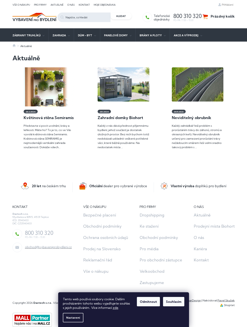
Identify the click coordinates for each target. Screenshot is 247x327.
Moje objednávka (105, 4)
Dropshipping (152, 215)
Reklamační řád (97, 260)
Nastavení (73, 317)
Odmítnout (148, 302)
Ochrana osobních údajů (105, 237)
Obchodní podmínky (102, 226)
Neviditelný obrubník (191, 117)
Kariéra (200, 248)
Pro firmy (40, 4)
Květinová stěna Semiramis (49, 117)
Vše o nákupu (21, 4)
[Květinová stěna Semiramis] (49, 105)
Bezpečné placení (99, 215)
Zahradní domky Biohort (120, 117)
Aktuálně (57, 4)
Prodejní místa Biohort (214, 226)
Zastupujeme (152, 282)
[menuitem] (28, 35)
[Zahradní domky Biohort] (123, 84)
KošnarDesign (192, 300)
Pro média (149, 248)
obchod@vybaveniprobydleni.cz (48, 247)
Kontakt (84, 4)
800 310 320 (39, 233)
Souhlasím (173, 302)
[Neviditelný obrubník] (198, 84)
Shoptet (229, 305)
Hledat (121, 16)
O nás (71, 4)
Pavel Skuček (226, 300)
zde (115, 308)
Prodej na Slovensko (102, 248)
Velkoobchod (152, 271)
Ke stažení (149, 226)
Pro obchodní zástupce (161, 260)
